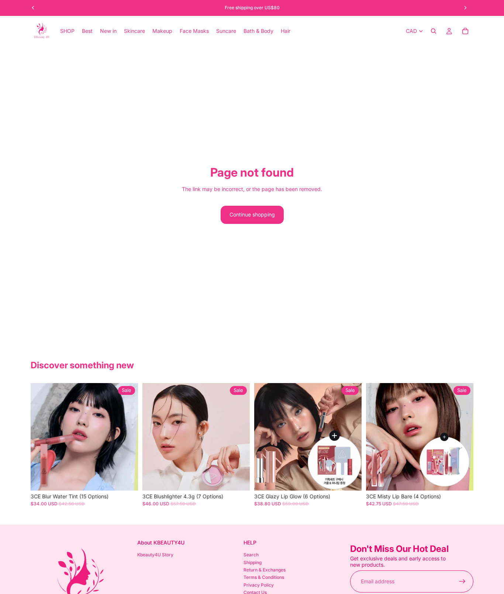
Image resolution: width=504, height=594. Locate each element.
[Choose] (126, 479)
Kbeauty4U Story (155, 554)
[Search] (433, 31)
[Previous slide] (42, 437)
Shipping (253, 562)
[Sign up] (462, 581)
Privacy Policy (259, 584)
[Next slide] (127, 437)
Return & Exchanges (265, 570)
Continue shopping (252, 214)
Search (251, 554)
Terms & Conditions (264, 577)
